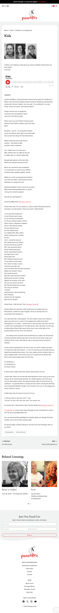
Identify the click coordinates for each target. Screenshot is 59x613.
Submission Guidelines (29, 565)
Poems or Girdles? (9, 489)
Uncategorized (27, 30)
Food (33, 489)
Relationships (42, 496)
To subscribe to (9, 410)
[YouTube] (35, 601)
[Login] (56, 6)
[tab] (28, 503)
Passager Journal (29, 589)
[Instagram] (31, 601)
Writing (25, 494)
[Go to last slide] (4, 482)
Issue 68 (32, 304)
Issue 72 (24, 202)
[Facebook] (23, 601)
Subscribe (29, 592)
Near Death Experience (49, 442)
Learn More (42, 2)
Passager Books (29, 586)
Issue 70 (47, 405)
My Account (29, 583)
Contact (29, 574)
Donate (29, 571)
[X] (27, 601)
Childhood (18, 30)
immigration (9, 432)
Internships (29, 568)
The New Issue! (7, 442)
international (20, 432)
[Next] (54, 482)
